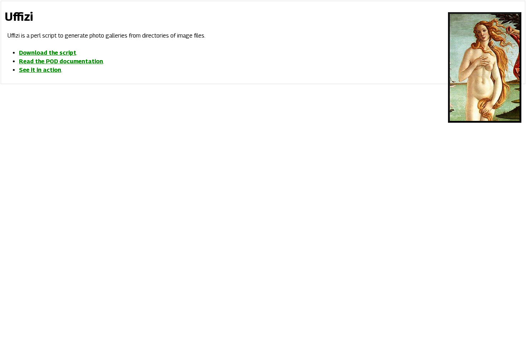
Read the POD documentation (61, 61)
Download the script (47, 52)
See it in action (40, 70)
